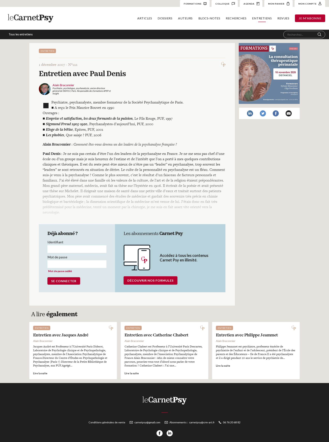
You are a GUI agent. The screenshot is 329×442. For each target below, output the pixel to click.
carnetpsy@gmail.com (147, 422)
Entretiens (262, 18)
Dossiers (165, 18)
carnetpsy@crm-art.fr (202, 422)
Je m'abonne (310, 18)
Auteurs (185, 18)
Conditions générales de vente (107, 422)
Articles (144, 18)
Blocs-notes (209, 18)
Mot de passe (57, 257)
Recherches (236, 18)
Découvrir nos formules (150, 280)
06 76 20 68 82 (231, 422)
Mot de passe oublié (60, 271)
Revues (283, 18)
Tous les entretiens (21, 34)
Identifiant (55, 242)
